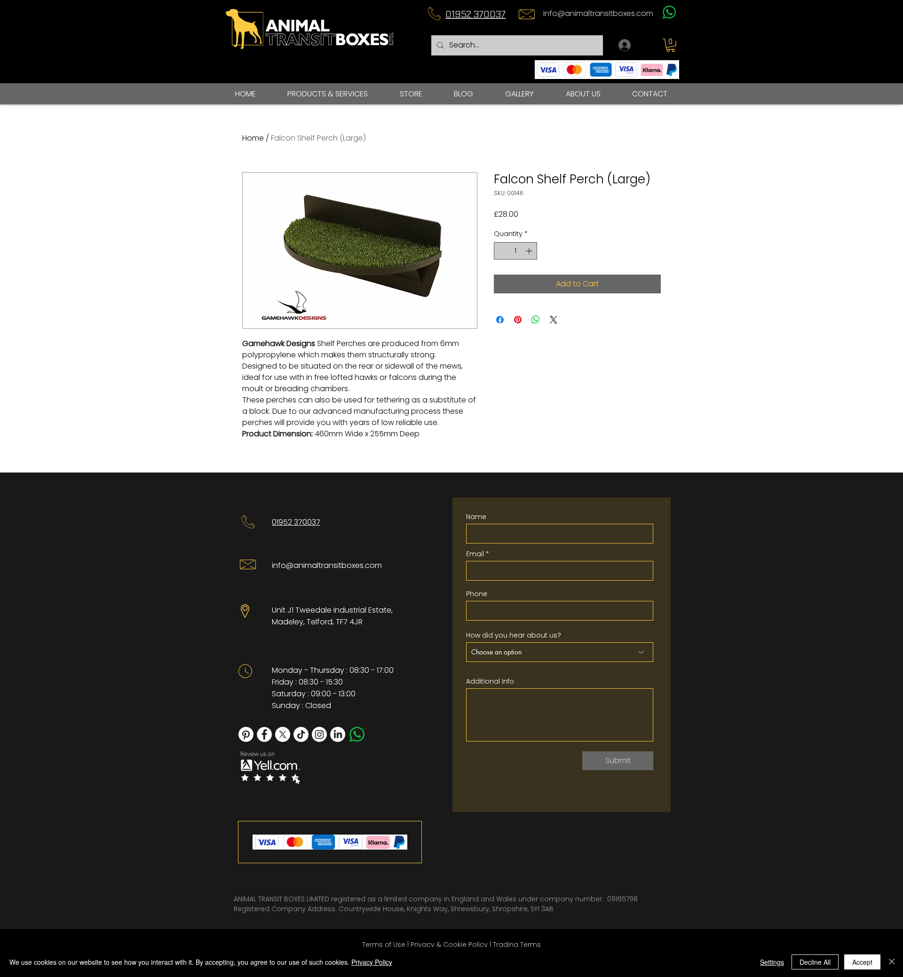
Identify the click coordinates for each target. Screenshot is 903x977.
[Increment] (530, 251)
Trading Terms (517, 944)
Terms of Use (383, 944)
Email (475, 554)
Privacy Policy (371, 962)
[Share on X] (553, 319)
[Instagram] (319, 734)
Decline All (815, 962)
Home (253, 138)
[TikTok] (301, 734)
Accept (862, 962)
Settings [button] (772, 962)
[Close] (891, 961)
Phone (476, 594)
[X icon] (282, 734)
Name (476, 516)
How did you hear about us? (513, 635)
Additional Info (490, 681)
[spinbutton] (515, 251)
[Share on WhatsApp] (535, 319)
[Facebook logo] (264, 734)
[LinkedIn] (337, 734)
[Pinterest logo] (245, 734)
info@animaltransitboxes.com (598, 13)
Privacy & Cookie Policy (449, 944)
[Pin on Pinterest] (517, 319)
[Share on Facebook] (500, 319)
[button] (671, 45)
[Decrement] (501, 251)
